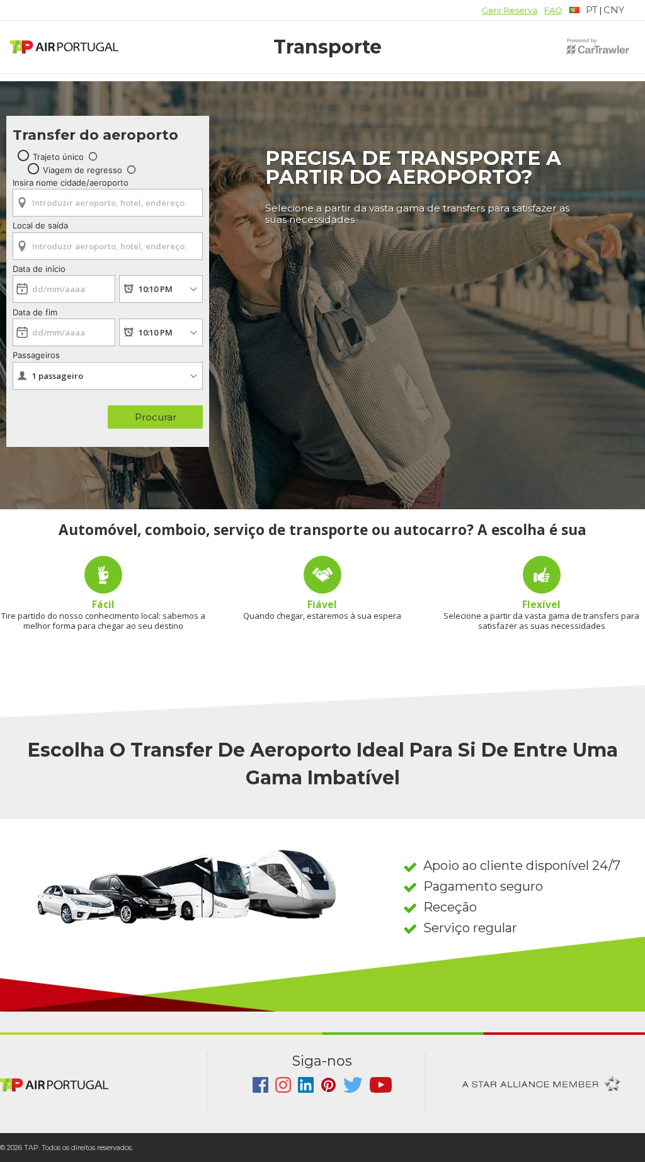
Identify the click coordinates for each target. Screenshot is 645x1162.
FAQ (553, 10)
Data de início (39, 269)
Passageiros (36, 355)
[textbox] (583, 10)
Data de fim (35, 312)
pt (592, 10)
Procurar (155, 417)
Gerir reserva (509, 10)
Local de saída (40, 225)
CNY (613, 10)
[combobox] (108, 198)
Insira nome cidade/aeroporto (70, 183)
